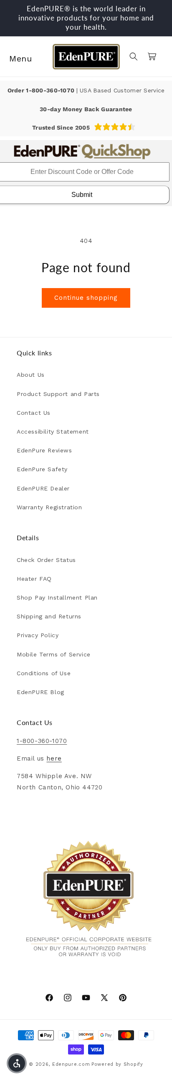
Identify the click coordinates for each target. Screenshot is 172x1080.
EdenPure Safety (42, 469)
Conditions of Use (44, 673)
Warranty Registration (49, 507)
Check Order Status (46, 560)
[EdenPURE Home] (86, 56)
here (53, 758)
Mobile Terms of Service (54, 654)
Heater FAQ (34, 578)
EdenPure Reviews (44, 450)
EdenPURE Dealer (43, 488)
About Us (31, 374)
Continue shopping (86, 297)
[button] (17, 56)
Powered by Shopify (117, 1064)
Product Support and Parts (58, 394)
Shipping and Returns (49, 616)
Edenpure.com (71, 1064)
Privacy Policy (37, 635)
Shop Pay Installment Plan (57, 597)
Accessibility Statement (53, 431)
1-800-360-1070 (51, 90)
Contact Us (34, 412)
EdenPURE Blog (40, 692)
